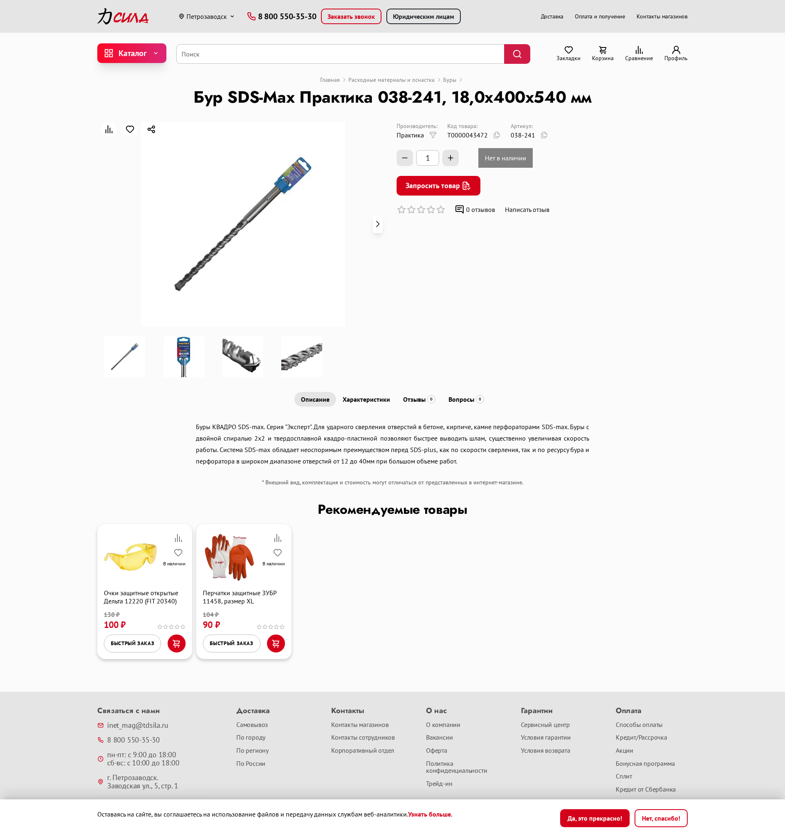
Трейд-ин (439, 784)
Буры (449, 79)
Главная (330, 79)
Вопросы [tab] (465, 399)
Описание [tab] (315, 399)
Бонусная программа (645, 763)
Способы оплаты (639, 725)
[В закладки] (130, 129)
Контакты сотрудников (363, 737)
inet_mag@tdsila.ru (137, 725)
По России (250, 763)
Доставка (552, 16)
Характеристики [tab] (366, 399)
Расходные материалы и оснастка (391, 79)
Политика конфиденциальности (456, 767)
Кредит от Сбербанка (646, 789)
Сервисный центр (545, 725)
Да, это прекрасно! (594, 818)
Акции (624, 750)
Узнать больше (429, 814)
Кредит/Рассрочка (641, 737)
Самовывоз (252, 725)
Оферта (436, 750)
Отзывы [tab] (418, 399)
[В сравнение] (108, 129)
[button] (378, 224)
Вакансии (439, 737)
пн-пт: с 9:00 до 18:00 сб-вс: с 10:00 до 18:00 (143, 759)
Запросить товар (433, 185)
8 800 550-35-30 (133, 740)
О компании (443, 725)
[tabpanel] (392, 444)
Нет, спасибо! (661, 818)
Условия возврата (545, 750)
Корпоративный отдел (362, 750)
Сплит (624, 776)
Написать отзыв (527, 209)
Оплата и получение (600, 16)
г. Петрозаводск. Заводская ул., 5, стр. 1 (142, 782)
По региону (252, 750)
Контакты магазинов (662, 16)
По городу (250, 737)
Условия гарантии (546, 737)
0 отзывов (480, 209)
